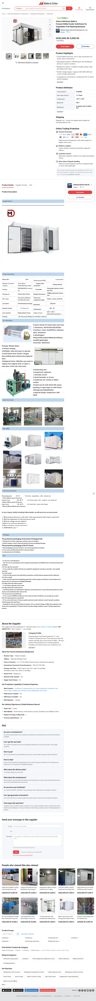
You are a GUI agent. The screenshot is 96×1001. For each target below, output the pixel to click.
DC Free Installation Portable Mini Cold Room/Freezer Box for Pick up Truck (10, 918)
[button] (3, 3)
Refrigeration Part (37, 690)
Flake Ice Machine (64, 959)
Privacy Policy (76, 996)
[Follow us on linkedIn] (93, 990)
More (3, 984)
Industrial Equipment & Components (17, 14)
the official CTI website (45, 627)
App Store (6, 990)
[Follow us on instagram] (85, 990)
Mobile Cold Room (78, 959)
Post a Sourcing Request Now (23, 855)
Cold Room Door (26, 690)
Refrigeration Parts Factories (11, 972)
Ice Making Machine (9, 963)
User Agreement (58, 996)
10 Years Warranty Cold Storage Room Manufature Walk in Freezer (47, 918)
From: (10, 826)
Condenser (51, 688)
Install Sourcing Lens (49, 990)
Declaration (68, 996)
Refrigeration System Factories (74, 972)
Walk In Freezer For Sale (34, 976)
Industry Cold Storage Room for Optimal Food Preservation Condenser (85, 918)
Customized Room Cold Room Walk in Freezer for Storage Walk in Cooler (28, 918)
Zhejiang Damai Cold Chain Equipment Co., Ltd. (74, 30)
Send (16, 852)
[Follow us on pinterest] (90, 990)
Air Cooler (36, 688)
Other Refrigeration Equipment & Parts (43, 959)
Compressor (16, 690)
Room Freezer (19, 976)
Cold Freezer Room (50, 976)
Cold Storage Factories (54, 972)
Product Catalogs (28, 934)
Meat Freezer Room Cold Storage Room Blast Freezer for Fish (66, 918)
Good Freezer (7, 976)
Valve (45, 690)
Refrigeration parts (53, 941)
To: (11, 831)
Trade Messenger (32, 990)
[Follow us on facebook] (80, 990)
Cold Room (50, 14)
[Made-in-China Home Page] (48, 3)
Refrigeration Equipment (37, 14)
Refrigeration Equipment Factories (34, 972)
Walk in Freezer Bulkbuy (10, 981)
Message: (9, 836)
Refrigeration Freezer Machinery (69, 976)
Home (3, 14)
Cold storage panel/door (32, 941)
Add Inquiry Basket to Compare (28, 62)
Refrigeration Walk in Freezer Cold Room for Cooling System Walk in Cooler (48, 889)
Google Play (18, 990)
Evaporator (43, 688)
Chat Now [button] (86, 46)
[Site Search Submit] (69, 8)
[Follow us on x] (82, 990)
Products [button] (19, 8)
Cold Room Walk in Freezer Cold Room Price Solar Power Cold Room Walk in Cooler (66, 889)
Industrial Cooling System (10, 959)
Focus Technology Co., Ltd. (35, 996)
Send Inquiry (65, 46)
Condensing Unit (27, 688)
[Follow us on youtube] (88, 990)
